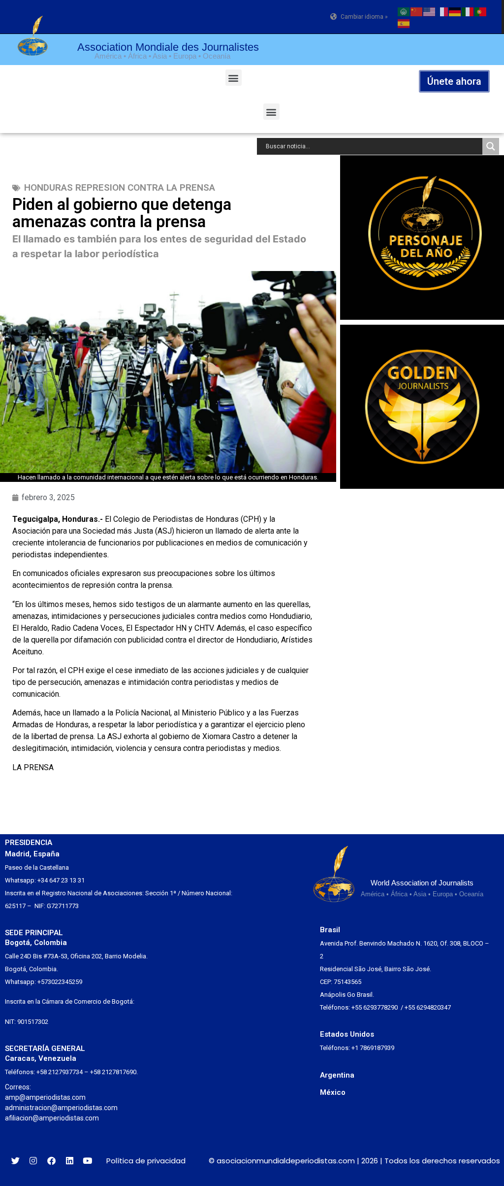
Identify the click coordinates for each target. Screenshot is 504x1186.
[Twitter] (15, 1161)
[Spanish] (404, 23)
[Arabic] (404, 11)
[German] (455, 11)
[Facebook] (51, 1161)
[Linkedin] (69, 1161)
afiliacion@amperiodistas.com (52, 1118)
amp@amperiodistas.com (45, 1097)
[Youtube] (87, 1161)
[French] (442, 11)
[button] (233, 77)
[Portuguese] (480, 11)
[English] (429, 11)
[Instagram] (33, 1161)
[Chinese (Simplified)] (416, 11)
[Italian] (468, 11)
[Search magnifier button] (490, 146)
